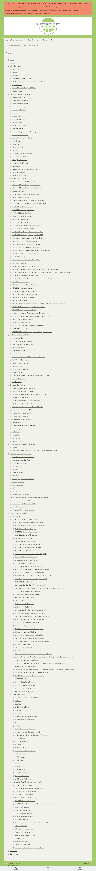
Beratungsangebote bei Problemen (23, 479)
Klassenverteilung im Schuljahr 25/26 (23, 388)
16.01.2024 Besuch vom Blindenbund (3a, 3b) (29, 613)
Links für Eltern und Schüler (18, 513)
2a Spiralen (18, 723)
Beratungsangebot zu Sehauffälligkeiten (27, 401)
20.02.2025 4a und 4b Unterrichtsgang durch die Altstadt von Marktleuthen (36, 269)
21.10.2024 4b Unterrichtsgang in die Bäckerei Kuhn (28, 307)
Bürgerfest (15, 150)
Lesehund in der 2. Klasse (20, 157)
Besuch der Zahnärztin (19, 147)
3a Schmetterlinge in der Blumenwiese (26, 716)
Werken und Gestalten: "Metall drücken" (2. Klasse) (31, 735)
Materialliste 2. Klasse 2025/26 (22, 410)
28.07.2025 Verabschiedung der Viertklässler (26, 185)
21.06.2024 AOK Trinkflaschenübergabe (27, 544)
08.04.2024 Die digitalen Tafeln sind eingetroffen (30, 585)
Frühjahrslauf (16, 141)
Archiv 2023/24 (15, 516)
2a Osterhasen (17, 354)
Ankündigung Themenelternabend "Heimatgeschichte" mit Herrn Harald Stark (39, 588)
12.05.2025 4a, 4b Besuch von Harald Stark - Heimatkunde (31, 250)
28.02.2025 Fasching (19, 263)
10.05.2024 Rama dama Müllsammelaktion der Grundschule (34, 576)
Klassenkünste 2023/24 (19, 694)
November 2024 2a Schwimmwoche (24, 297)
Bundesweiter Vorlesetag (20, 103)
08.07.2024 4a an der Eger (24, 538)
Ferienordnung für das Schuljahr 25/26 (24, 504)
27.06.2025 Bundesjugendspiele (22, 216)
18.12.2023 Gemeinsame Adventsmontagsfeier (29, 619)
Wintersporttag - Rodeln (19, 125)
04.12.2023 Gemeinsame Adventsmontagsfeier (29, 638)
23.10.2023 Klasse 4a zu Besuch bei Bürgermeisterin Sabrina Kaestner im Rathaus (40, 663)
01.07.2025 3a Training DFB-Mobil (23, 210)
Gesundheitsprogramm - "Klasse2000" (24, 425)
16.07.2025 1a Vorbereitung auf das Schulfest (26, 194)
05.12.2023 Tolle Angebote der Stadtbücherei (29, 635)
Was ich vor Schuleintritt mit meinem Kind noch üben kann (33, 404)
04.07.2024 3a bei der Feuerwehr (25, 541)
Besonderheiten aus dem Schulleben (21, 419)
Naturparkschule (17, 128)
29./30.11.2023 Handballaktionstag (26, 798)
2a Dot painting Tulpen (22, 707)
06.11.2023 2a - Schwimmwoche (25, 801)
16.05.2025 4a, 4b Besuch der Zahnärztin (25, 247)
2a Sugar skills (19, 766)
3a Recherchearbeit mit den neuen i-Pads (27, 594)
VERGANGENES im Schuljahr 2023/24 (25, 519)
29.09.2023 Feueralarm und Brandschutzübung (30, 676)
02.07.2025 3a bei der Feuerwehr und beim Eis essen (29, 203)
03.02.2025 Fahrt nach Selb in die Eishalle (25, 275)
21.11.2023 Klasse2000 (22, 644)
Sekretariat (15, 72)
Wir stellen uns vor (15, 66)
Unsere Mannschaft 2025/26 (21, 78)
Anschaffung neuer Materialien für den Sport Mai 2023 (32, 823)
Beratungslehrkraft (18, 482)
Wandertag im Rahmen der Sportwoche (24, 169)
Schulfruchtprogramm (19, 429)
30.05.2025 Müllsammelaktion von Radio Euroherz (28, 238)
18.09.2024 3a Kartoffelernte (21, 322)
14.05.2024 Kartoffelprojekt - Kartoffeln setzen (29, 572)
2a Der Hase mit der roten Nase (25, 729)
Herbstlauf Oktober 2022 (23, 844)
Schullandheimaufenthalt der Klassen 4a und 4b (27, 244)
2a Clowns (18, 744)
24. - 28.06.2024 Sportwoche (24, 785)
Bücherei (15, 469)
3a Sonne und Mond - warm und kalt (26, 698)
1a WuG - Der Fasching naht (21, 360)
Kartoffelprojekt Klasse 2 (20, 135)
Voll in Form (16, 432)
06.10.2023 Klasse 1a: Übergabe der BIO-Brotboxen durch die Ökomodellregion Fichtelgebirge (44, 669)
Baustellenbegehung (18, 107)
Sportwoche (16, 166)
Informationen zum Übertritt (21, 494)
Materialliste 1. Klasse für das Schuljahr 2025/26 (27, 407)
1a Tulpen (18, 713)
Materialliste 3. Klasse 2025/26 (22, 413)
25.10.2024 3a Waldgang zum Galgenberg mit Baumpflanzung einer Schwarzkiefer (38, 304)
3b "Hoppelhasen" (20, 726)
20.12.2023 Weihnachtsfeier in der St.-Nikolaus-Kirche (32, 616)
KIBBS (14, 491)
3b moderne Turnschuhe (22, 773)
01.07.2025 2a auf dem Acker (22, 213)
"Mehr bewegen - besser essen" (24, 829)
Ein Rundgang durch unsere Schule (21, 454)
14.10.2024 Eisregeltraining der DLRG (24, 310)
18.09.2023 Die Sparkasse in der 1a (26, 688)
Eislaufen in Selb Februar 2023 (24, 832)
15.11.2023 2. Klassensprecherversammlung (28, 651)
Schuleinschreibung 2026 (22, 397)
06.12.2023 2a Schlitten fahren (24, 795)
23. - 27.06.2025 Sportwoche (21, 222)
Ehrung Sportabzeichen (19, 160)
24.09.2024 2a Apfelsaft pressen (22, 319)
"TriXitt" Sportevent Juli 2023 (24, 813)
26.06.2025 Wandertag (20, 219)
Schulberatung (14, 476)
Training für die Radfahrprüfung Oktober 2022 (29, 848)
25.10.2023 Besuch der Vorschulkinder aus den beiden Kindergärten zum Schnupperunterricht (44, 657)
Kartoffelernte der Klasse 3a (21, 100)
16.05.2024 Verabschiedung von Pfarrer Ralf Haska (31, 566)
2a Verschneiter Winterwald (20, 363)
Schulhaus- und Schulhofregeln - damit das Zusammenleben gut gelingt (34, 451)
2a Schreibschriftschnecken (23, 779)
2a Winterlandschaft (21, 748)
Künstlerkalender (17, 338)
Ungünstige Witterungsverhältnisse (23, 510)
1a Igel (17, 763)
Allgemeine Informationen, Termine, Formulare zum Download (29, 497)
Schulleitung (16, 69)
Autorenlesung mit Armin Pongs (22, 138)
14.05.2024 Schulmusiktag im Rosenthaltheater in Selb (32, 569)
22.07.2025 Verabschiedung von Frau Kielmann (27, 188)
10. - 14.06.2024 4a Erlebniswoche (26, 557)
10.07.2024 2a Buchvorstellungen (25, 529)
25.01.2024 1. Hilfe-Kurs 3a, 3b (24, 604)
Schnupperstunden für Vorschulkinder (23, 391)
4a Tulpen (18, 704)
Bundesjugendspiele (18, 172)
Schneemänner (17, 366)
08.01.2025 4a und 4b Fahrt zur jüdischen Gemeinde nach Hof (32, 279)
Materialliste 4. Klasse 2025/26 (22, 416)
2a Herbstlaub (17, 382)
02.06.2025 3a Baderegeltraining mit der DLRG (27, 232)
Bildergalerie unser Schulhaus (21, 460)
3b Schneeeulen (20, 757)
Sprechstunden (17, 85)
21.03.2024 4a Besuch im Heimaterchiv (27, 591)
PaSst (14, 488)
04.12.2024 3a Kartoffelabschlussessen (24, 291)
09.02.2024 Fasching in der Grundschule (27, 601)
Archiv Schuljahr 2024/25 (18, 179)
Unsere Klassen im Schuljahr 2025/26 (24, 88)
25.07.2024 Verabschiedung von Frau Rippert (29, 522)
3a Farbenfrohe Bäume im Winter (25, 751)
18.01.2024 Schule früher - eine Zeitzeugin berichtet (31, 610)
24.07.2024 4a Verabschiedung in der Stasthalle (30, 526)
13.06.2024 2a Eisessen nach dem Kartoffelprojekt (30, 554)
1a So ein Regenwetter (19, 379)
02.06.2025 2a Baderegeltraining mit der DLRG (27, 235)
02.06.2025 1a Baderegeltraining (23, 229)
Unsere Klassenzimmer (19, 463)
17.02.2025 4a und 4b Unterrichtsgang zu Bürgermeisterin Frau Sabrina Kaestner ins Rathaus (41, 272)
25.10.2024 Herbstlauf (19, 300)
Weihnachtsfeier (17, 122)
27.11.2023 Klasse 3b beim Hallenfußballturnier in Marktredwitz (34, 804)
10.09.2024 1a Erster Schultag (22, 329)
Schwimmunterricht (21, 826)
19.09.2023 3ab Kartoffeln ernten (25, 682)
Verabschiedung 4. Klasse (20, 175)
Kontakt (12, 63)
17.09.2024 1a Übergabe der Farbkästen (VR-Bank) (28, 325)
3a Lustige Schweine (21, 741)
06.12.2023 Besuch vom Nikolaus (25, 632)
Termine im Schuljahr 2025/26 (21, 501)
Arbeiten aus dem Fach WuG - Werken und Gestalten (28, 357)
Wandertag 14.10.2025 (19, 97)
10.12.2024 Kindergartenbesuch (22, 288)
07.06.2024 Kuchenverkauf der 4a (26, 560)
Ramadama (16, 144)
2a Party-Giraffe (20, 738)
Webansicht (87, 863)
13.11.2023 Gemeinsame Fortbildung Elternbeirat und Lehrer (33, 654)
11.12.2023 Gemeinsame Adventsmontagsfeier (29, 629)
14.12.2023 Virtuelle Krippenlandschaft (27, 623)
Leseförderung (17, 441)
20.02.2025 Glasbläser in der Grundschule (25, 266)
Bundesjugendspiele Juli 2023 (24, 816)
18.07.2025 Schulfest (19, 191)
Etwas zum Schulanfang (17, 385)
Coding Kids (16, 435)
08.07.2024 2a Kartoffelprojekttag (26, 535)
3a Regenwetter (20, 769)
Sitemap (17, 863)
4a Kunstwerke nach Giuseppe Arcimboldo (28, 732)
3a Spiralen (18, 710)
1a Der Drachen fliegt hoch (20, 369)
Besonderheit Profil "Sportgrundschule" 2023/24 (27, 782)
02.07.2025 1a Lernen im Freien (22, 207)
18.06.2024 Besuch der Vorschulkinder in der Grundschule (33, 551)
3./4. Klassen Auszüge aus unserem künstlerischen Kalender (30, 375)
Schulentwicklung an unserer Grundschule (22, 444)
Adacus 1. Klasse (17, 116)
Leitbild (14, 447)
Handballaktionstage (21, 841)
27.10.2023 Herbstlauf (22, 807)
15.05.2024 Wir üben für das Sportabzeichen (29, 788)
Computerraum (17, 466)
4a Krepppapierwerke (21, 754)
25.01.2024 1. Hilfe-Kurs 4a (23, 607)
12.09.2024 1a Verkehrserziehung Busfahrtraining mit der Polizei (32, 332)
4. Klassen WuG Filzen (19, 350)
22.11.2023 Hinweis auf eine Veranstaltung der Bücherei (32, 641)
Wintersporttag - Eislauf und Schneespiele (25, 132)
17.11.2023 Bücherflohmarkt (23, 648)
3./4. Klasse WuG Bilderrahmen (22, 341)
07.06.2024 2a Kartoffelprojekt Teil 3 (26, 563)
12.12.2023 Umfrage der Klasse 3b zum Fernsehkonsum (32, 626)
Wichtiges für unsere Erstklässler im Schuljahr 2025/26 (29, 394)
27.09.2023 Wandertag (22, 810)
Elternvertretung (17, 91)
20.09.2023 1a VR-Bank (22, 679)
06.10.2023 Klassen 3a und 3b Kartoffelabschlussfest (31, 672)
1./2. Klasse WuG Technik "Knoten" (23, 344)
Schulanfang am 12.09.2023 (24, 691)
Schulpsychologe (17, 485)
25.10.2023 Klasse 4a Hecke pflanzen (27, 660)
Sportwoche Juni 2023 (21, 819)
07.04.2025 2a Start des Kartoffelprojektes (26, 260)
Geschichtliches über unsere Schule (23, 457)
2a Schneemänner (20, 760)
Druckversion (11, 863)
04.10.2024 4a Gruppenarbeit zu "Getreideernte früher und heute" (33, 316)
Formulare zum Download (20, 507)
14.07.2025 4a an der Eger (21, 197)
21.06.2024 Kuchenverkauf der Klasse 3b (28, 547)
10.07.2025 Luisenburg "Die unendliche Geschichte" (28, 200)
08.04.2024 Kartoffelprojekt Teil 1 (25, 582)
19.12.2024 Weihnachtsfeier (20, 282)
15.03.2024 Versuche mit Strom (24, 597)
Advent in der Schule (18, 119)
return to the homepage (31, 45)
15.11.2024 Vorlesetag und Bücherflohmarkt (25, 294)
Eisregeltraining (19, 838)
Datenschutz (14, 854)
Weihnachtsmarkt (17, 113)
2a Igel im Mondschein (22, 776)
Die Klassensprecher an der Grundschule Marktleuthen (29, 82)
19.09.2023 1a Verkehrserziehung (25, 685)
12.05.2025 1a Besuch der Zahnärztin (24, 254)
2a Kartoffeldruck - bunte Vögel (24, 719)
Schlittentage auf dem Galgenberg (25, 835)
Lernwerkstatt (16, 438)
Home (12, 60)
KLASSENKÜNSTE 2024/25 (19, 335)
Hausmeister (16, 75)
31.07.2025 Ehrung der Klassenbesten (24, 182)
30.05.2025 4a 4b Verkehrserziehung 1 (24, 241)
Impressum (13, 851)
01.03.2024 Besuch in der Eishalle (25, 791)
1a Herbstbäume (17, 372)
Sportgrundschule (17, 422)
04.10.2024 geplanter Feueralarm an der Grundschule (29, 313)
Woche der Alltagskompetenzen (22, 154)
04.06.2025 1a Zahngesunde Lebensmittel (26, 225)
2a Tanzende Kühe (18, 347)
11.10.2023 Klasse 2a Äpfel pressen (26, 666)
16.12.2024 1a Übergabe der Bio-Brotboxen (26, 285)
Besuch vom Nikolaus (19, 110)
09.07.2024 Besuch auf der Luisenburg (27, 532)
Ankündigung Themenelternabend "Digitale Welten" (31, 579)
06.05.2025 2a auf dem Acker (22, 257)
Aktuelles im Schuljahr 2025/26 (20, 94)
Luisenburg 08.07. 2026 (20, 163)
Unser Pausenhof (17, 472)
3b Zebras (18, 701)
